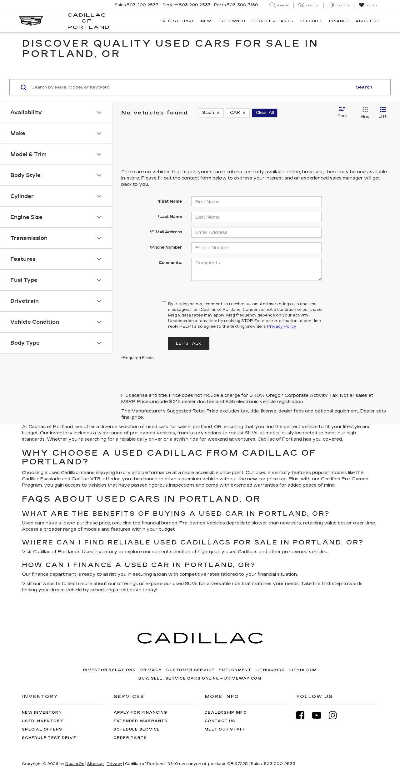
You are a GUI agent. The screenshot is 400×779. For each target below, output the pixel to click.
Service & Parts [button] (272, 21)
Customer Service (190, 670)
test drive (130, 590)
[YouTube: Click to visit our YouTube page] (320, 715)
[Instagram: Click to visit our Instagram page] (336, 715)
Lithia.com (303, 670)
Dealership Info (226, 713)
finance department (54, 574)
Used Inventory (43, 721)
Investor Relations (109, 670)
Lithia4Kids (270, 670)
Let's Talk (188, 343)
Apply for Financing (140, 713)
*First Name (170, 201)
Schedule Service (136, 729)
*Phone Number (166, 247)
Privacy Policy (281, 326)
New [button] (206, 21)
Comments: (170, 263)
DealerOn (74, 763)
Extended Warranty (140, 721)
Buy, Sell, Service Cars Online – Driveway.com (199, 678)
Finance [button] (339, 21)
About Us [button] (368, 21)
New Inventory (42, 713)
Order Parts (130, 738)
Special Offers (42, 729)
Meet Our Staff (225, 729)
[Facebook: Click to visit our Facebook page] (303, 715)
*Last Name (170, 217)
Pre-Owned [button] (231, 21)
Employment (235, 670)
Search (364, 87)
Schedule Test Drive (49, 738)
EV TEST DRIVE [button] (177, 21)
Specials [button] (311, 21)
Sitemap (95, 763)
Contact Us (220, 721)
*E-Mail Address (166, 232)
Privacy (151, 670)
